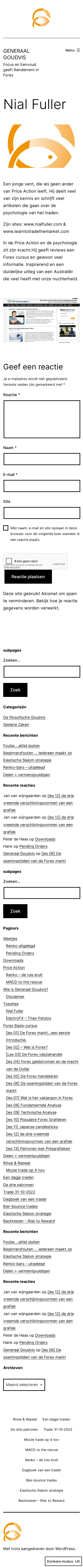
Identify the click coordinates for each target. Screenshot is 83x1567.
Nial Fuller (14, 1011)
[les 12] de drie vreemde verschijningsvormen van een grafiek (38, 802)
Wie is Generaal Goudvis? (25, 989)
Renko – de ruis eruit (24, 975)
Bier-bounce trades (20, 1206)
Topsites (11, 1004)
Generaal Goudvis (19, 853)
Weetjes (10, 938)
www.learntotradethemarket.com (36, 231)
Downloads (45, 839)
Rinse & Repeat (16, 1163)
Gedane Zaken (16, 724)
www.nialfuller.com (43, 224)
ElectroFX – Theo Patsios (28, 1018)
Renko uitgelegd (20, 946)
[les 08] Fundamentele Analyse (33, 1105)
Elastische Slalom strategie (27, 760)
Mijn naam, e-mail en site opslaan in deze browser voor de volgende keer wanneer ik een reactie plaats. (45, 534)
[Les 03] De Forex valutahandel (34, 1054)
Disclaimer (15, 996)
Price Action (14, 967)
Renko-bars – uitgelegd (24, 767)
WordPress (65, 1548)
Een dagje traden (18, 1177)
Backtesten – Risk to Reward (29, 1221)
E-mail (10, 474)
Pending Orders (33, 846)
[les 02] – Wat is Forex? (27, 1047)
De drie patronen (18, 1185)
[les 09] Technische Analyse (31, 1112)
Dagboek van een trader (25, 1199)
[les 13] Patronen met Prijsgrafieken (38, 1148)
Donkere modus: (60, 1561)
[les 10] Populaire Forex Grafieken (36, 1119)
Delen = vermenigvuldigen (26, 774)
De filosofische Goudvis (24, 717)
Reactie (11, 394)
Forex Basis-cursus (20, 1025)
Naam (10, 447)
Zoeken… (11, 660)
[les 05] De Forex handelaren (32, 1076)
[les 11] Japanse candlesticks (32, 1127)
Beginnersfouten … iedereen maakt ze (37, 753)
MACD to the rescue (24, 982)
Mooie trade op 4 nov (25, 1170)
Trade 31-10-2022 (19, 1192)
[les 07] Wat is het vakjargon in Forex (39, 1098)
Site (6, 501)
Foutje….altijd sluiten (21, 745)
